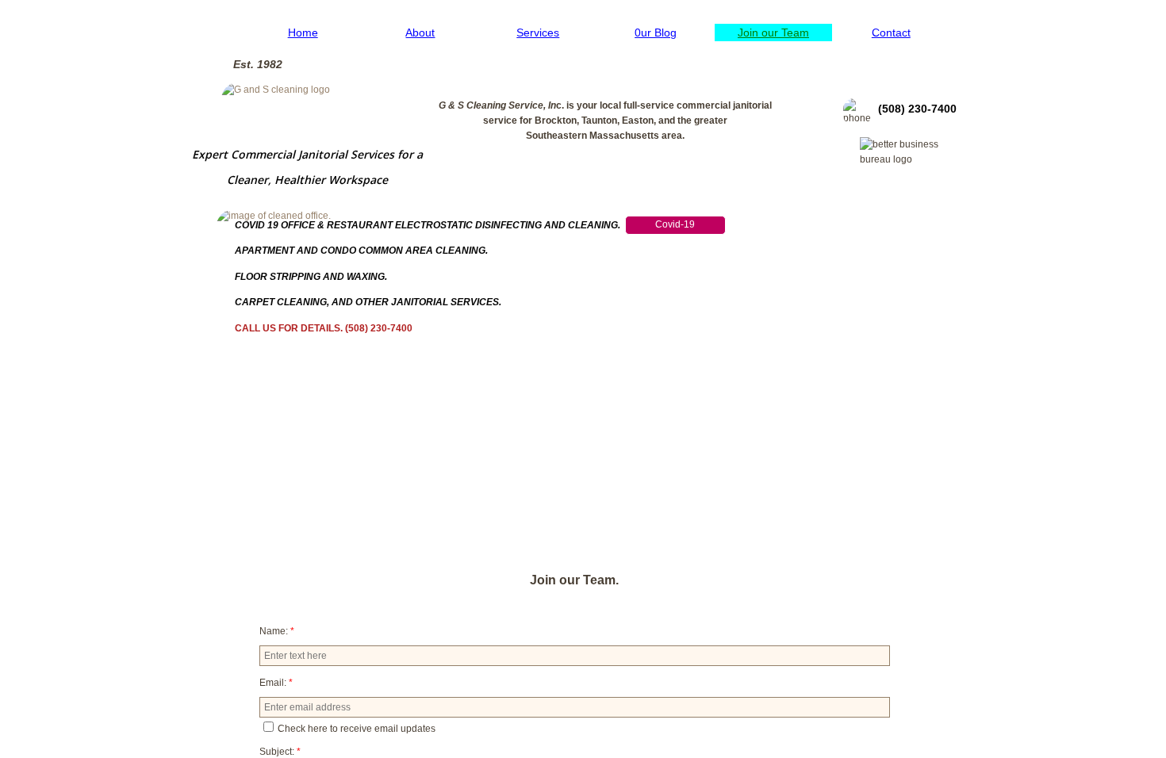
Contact (891, 32)
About (420, 32)
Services (537, 32)
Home (303, 32)
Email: (276, 682)
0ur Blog (656, 32)
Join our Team (773, 32)
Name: (276, 631)
